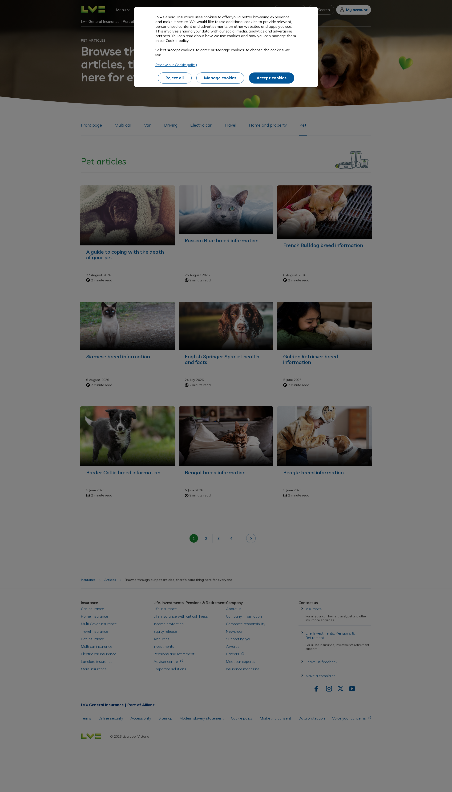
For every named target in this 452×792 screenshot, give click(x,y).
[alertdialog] (226, 47)
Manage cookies (220, 77)
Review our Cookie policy (176, 64)
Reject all (174, 77)
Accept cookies (272, 77)
